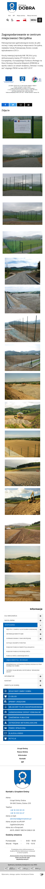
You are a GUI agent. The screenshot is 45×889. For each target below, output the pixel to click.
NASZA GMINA (9, 620)
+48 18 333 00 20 (17, 810)
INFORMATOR (9, 676)
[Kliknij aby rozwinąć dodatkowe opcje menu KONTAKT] (40, 681)
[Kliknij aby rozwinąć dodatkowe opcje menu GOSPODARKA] (40, 625)
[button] (12, 20)
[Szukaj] (7, 20)
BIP (14, 15)
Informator (22, 755)
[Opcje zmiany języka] (18, 20)
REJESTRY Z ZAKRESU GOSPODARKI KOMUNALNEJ (21, 629)
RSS (9, 15)
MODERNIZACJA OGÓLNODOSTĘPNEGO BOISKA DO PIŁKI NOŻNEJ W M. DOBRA (24, 665)
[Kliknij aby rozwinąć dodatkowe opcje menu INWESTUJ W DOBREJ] (40, 685)
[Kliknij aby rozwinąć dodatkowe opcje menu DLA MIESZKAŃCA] (40, 616)
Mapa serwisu (21, 15)
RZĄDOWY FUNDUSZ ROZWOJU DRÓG (18, 651)
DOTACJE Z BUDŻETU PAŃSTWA (16, 643)
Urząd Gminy (22, 748)
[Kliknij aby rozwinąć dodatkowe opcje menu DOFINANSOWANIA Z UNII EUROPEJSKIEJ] (40, 638)
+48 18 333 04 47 (17, 813)
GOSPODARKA (10, 625)
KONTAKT (7, 681)
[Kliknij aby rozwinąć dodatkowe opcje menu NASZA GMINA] (40, 620)
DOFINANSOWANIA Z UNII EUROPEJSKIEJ (18, 638)
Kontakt (22, 759)
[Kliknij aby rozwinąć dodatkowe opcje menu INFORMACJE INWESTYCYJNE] (40, 634)
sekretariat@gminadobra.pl (20, 819)
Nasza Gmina (22, 752)
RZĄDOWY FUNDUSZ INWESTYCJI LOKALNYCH (20, 647)
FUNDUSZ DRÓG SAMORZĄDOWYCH (17, 656)
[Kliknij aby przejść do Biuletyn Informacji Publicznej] (24, 20)
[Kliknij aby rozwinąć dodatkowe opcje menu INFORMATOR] (40, 676)
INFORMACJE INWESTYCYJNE (14, 634)
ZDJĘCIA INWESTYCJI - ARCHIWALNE (17, 660)
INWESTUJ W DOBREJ (11, 685)
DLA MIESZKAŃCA (10, 616)
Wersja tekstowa (32, 15)
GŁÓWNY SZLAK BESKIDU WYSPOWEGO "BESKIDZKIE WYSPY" (22, 671)
